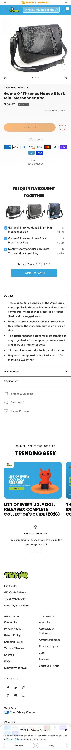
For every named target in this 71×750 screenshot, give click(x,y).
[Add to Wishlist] (63, 128)
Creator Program (49, 646)
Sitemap (9, 655)
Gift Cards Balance (15, 592)
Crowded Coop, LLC (16, 87)
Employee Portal (49, 665)
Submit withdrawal (15, 668)
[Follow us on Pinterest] (8, 695)
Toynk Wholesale (14, 599)
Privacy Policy (12, 628)
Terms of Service (14, 648)
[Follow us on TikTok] (23, 695)
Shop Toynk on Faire (16, 605)
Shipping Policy (13, 642)
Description (11, 371)
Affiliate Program (49, 639)
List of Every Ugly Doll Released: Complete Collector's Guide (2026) (32, 509)
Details (9, 296)
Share (33, 160)
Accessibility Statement (46, 631)
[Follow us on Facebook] (8, 688)
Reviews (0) (11, 381)
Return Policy (12, 635)
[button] (65, 10)
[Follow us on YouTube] (16, 695)
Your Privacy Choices (22, 712)
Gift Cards (10, 586)
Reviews (44, 659)
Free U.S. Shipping (22, 393)
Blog (42, 652)
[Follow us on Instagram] (23, 688)
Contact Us (10, 622)
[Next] (66, 77)
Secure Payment (20, 411)
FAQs (7, 661)
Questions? (17, 402)
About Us (44, 622)
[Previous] (4, 77)
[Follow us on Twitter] (16, 688)
